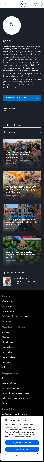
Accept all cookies (22, 449)
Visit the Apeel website (16, 98)
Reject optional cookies (22, 443)
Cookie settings (22, 456)
